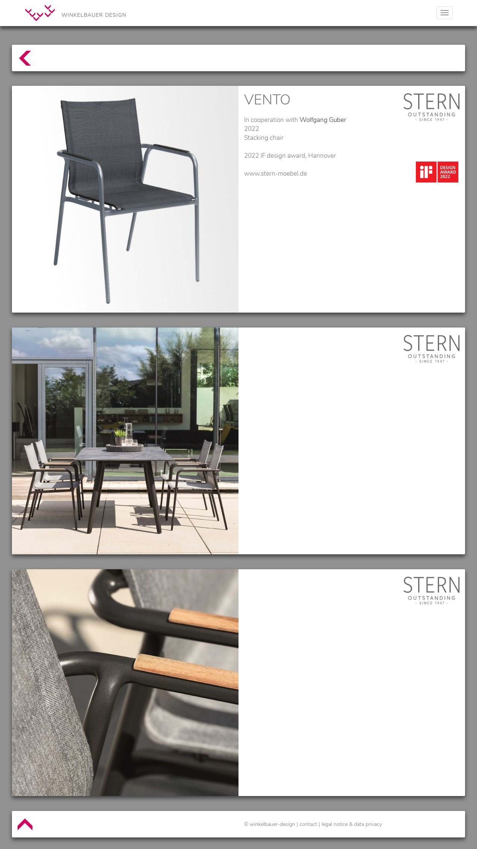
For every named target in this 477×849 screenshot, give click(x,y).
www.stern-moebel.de (275, 173)
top (21, 62)
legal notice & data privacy (352, 824)
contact (308, 824)
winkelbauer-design (272, 824)
